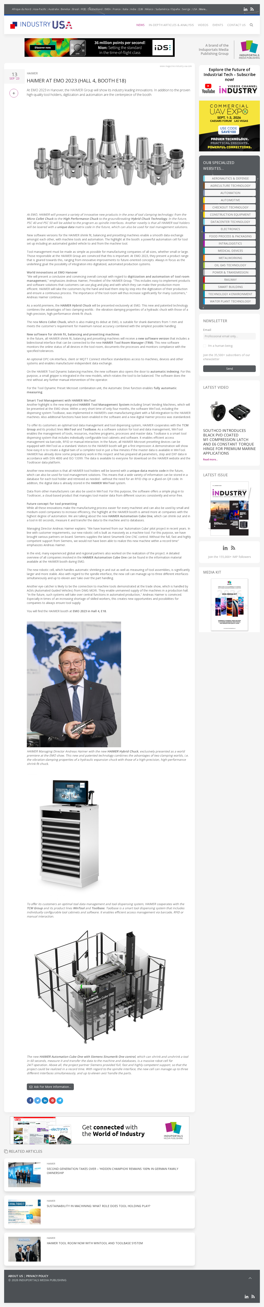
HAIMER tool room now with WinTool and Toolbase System (95, 1243)
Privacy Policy (37, 1276)
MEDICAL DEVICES (230, 251)
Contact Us (236, 25)
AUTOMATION (230, 193)
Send (229, 369)
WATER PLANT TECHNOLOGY (230, 301)
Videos (203, 25)
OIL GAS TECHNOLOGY (230, 265)
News (140, 25)
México (149, 9)
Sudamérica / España (168, 9)
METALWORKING (230, 258)
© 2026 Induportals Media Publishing (37, 1280)
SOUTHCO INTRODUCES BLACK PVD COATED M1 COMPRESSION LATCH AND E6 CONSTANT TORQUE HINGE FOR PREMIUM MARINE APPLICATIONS (229, 442)
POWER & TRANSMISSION (230, 272)
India (133, 9)
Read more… (210, 459)
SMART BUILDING (230, 287)
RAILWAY (230, 280)
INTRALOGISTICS (230, 243)
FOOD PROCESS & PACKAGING (230, 236)
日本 (140, 9)
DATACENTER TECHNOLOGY (230, 222)
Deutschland (95, 9)
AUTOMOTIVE (230, 200)
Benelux (65, 9)
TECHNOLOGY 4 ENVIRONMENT (230, 294)
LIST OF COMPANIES (22, 1284)
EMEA (108, 9)
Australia (53, 9)
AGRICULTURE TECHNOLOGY (230, 186)
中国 (83, 9)
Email (207, 330)
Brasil (75, 9)
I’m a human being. (220, 346)
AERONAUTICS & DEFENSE (230, 178)
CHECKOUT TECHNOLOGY (230, 207)
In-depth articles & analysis (171, 25)
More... (203, 9)
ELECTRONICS (230, 229)
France (117, 9)
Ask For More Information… (51, 1087)
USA (194, 9)
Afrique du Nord (21, 9)
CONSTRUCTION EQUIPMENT (230, 214)
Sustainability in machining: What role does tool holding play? (98, 1206)
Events (217, 25)
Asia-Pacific (39, 9)
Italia (125, 9)
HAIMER (32, 73)
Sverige (186, 9)
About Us (15, 1276)
